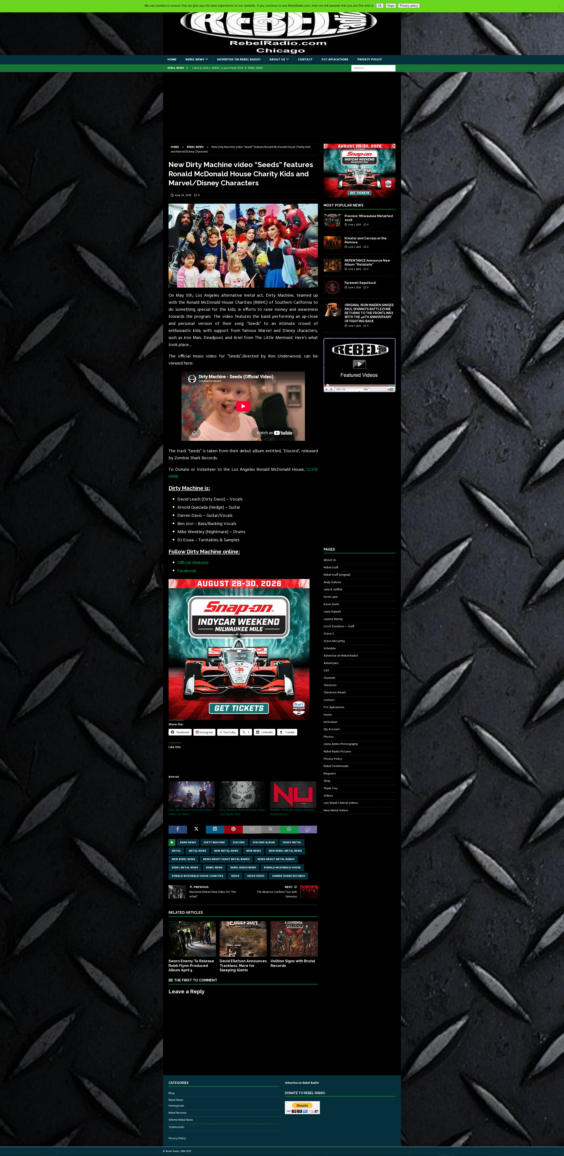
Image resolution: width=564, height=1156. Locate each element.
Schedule (330, 648)
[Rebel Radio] (282, 52)
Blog (171, 1093)
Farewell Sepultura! (360, 283)
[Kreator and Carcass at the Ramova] (332, 242)
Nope (391, 5)
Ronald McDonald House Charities (197, 876)
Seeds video (255, 876)
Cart (326, 670)
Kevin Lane (331, 596)
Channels (329, 678)
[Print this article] (270, 830)
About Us (277, 59)
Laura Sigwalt (332, 611)
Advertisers (331, 663)
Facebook (186, 571)
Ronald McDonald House (282, 868)
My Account (332, 729)
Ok (380, 5)
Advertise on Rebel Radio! (238, 59)
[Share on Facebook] (178, 830)
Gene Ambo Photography (341, 744)
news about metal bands (276, 859)
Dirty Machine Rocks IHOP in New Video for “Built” (190, 812)
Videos (328, 795)
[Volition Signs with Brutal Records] (294, 939)
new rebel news (183, 859)
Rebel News (195, 59)
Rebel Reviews (177, 1113)
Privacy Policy (369, 59)
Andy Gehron (332, 582)
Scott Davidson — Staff (339, 626)
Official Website (192, 562)
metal (176, 851)
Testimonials (176, 1127)
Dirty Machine (214, 842)
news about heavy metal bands (226, 859)
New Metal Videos (336, 810)
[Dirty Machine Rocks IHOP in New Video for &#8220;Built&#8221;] (192, 794)
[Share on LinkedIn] (215, 830)
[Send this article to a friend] (252, 830)
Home (171, 59)
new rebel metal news (285, 851)
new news (253, 851)
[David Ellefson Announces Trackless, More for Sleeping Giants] (243, 939)
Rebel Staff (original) (337, 574)
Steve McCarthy (334, 641)
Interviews (330, 722)
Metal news (197, 851)
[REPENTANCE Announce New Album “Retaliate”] (332, 265)
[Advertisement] (282, 110)
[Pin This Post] (233, 830)
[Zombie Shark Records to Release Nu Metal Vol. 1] (293, 794)
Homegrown (176, 1106)
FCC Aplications (335, 59)
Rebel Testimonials (336, 766)
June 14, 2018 (183, 195)
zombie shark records (288, 876)
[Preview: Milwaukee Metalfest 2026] (332, 220)
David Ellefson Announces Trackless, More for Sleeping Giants (243, 965)
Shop (327, 781)
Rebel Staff (331, 567)
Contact (305, 59)
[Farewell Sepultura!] (332, 287)
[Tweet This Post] (196, 830)
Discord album (264, 842)
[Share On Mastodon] (308, 830)
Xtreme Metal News (181, 1120)
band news (188, 842)
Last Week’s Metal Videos (341, 803)
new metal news (226, 851)
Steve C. (329, 633)
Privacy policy (409, 5)
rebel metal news (185, 868)
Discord (239, 842)
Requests (330, 773)
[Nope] (558, 6)
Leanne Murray (333, 619)
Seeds (235, 876)
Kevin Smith (331, 604)
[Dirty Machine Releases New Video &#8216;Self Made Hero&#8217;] (242, 794)
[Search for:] (373, 68)
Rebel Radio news (243, 868)
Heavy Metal (292, 842)
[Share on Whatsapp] (289, 830)
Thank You (331, 788)
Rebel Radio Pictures (337, 751)
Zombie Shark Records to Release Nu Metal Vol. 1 (292, 812)
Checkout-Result (335, 692)
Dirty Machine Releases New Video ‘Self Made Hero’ (242, 812)
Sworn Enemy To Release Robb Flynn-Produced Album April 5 (191, 965)
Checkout (330, 685)
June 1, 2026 (354, 225)
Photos (328, 736)
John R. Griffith (333, 589)
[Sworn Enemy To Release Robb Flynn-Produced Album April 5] (192, 939)
